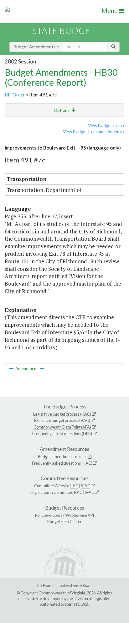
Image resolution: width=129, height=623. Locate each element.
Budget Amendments (35, 46)
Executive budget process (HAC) (62, 420)
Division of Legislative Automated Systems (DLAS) (75, 601)
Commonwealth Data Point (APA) (62, 426)
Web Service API (79, 515)
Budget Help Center (64, 521)
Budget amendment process (62, 456)
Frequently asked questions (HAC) (62, 463)
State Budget (64, 30)
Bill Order (15, 94)
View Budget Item (105, 125)
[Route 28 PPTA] (42, 368)
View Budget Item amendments (93, 131)
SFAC (85, 485)
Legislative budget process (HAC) (62, 414)
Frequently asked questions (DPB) (62, 433)
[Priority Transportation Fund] (11, 368)
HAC (74, 485)
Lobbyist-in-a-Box (73, 585)
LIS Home (45, 585)
